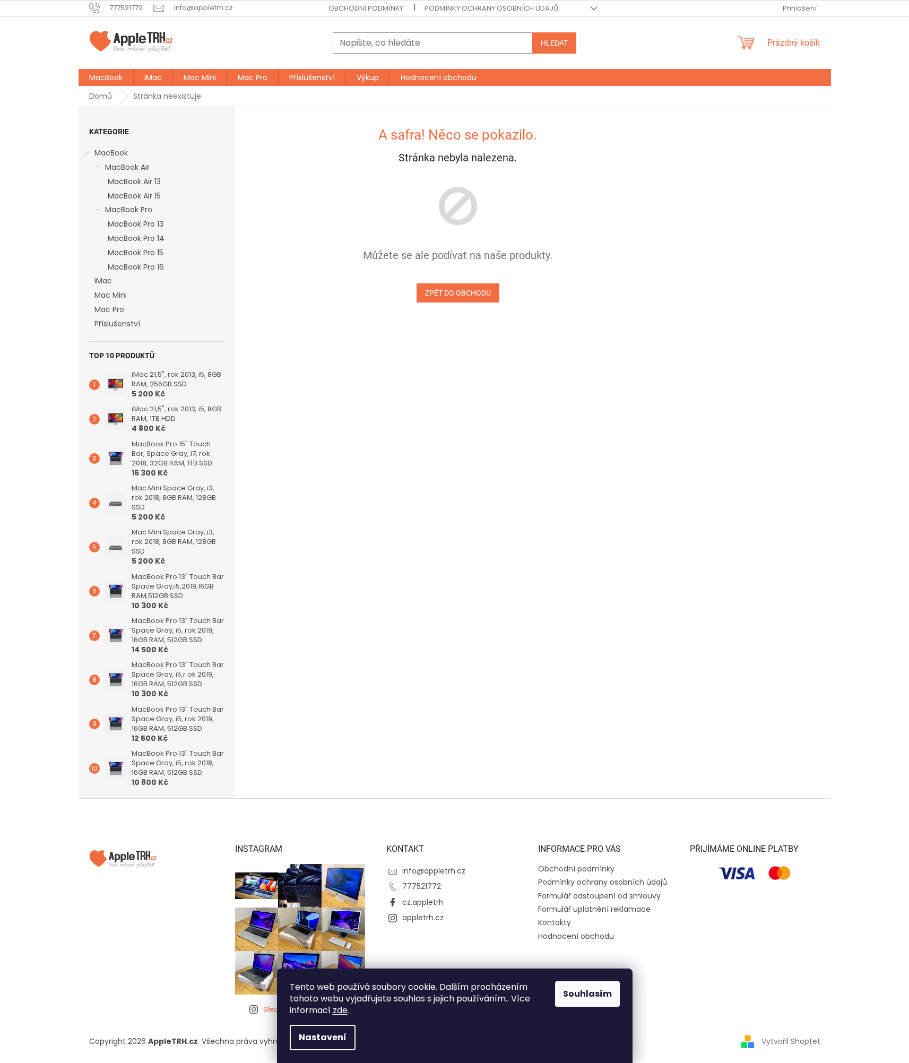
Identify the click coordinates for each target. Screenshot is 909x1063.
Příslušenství (117, 323)
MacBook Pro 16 (136, 267)
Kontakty (554, 922)
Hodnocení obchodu (576, 936)
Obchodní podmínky (365, 8)
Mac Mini (110, 295)
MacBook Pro (128, 209)
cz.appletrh (423, 902)
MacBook (111, 153)
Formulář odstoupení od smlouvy (599, 896)
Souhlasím (587, 994)
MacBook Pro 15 (135, 252)
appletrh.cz (423, 917)
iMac (103, 280)
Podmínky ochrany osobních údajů (491, 8)
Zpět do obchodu (458, 293)
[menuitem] (106, 77)
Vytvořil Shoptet (790, 1040)
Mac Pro (109, 309)
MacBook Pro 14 (136, 238)
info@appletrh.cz (433, 871)
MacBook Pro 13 (135, 224)
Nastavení (323, 1037)
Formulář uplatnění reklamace (594, 909)
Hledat (554, 43)
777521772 (421, 886)
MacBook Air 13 (134, 181)
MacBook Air (127, 167)
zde (340, 1010)
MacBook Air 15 (134, 196)
